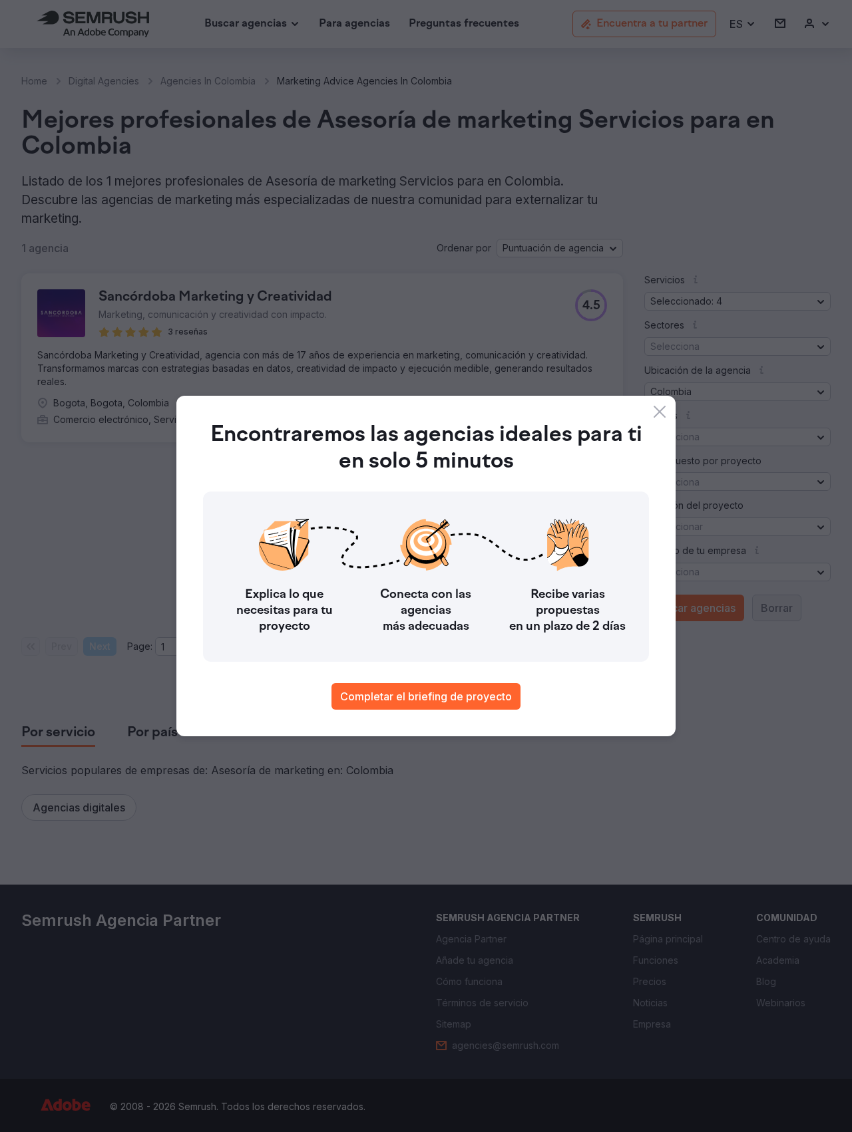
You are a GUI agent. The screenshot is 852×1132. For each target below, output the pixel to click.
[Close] (660, 412)
